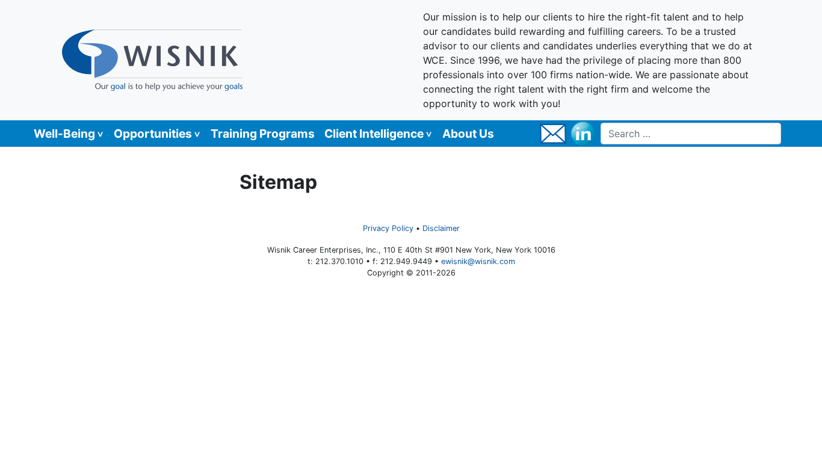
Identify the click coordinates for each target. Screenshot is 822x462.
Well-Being (64, 133)
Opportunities (153, 133)
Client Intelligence (374, 133)
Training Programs (263, 133)
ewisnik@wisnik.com (478, 261)
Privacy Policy (388, 228)
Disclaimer (441, 228)
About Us (468, 133)
